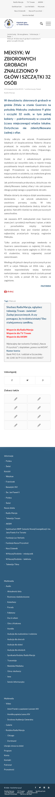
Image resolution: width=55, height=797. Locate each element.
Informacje (34, 34)
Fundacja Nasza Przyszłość (17, 543)
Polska (9, 461)
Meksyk (12, 301)
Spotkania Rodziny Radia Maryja (21, 655)
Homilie (10, 628)
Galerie (9, 725)
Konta (6, 755)
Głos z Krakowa (14, 623)
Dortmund (11, 741)
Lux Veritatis (29, 6)
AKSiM (40, 2)
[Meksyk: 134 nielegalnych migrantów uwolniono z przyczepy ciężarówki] (39, 407)
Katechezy (11, 602)
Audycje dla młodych (16, 650)
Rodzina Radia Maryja (15, 730)
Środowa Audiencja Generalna (20, 719)
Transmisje (12, 660)
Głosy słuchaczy (14, 671)
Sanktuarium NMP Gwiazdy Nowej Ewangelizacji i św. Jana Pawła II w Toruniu (28, 531)
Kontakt (7, 760)
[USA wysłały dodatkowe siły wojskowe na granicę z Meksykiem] (39, 416)
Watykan (9, 476)
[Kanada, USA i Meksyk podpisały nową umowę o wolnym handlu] (15, 416)
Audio (8, 586)
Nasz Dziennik (19, 11)
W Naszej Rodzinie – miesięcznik (19, 554)
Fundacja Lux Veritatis (15, 538)
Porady (10, 607)
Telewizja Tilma (12, 564)
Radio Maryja (18, 2)
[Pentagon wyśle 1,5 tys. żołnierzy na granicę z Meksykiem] (15, 398)
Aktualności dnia (14, 591)
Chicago (10, 735)
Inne (9, 676)
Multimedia (9, 581)
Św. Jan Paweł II (13, 492)
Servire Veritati (28, 15)
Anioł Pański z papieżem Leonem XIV (23, 709)
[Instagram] (44, 787)
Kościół (7, 471)
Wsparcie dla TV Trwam (18, 333)
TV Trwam (31, 2)
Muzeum (41, 6)
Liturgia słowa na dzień (13, 746)
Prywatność (9, 769)
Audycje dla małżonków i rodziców (22, 634)
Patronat (8, 765)
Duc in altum (12, 618)
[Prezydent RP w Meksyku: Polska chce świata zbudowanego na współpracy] (39, 425)
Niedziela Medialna (15, 666)
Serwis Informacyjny (15, 682)
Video (8, 703)
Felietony (11, 613)
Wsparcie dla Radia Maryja (19, 329)
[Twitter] (40, 787)
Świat (9, 36)
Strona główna (22, 34)
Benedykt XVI (12, 487)
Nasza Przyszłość (35, 11)
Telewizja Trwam (13, 518)
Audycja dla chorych (15, 639)
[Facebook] (35, 787)
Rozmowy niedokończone (18, 597)
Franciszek (10, 481)
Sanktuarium (17, 6)
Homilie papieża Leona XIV (18, 714)
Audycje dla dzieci (15, 644)
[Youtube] (48, 787)
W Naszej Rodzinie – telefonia (18, 559)
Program (8, 751)
